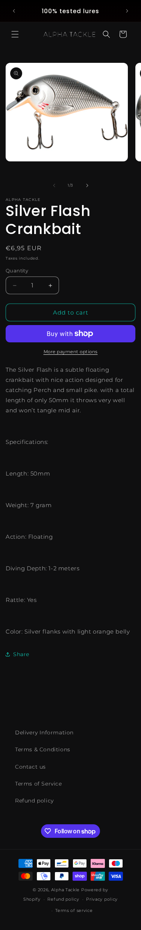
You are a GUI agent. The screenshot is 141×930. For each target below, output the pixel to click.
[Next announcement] (127, 11)
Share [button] (21, 654)
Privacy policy (102, 899)
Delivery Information (44, 732)
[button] (15, 34)
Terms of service (73, 910)
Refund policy (34, 800)
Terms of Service (38, 783)
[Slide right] (87, 185)
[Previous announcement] (14, 11)
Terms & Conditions (42, 749)
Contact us (30, 766)
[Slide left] (54, 185)
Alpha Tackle (65, 889)
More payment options (71, 351)
